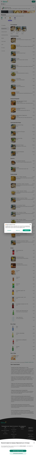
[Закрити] (34, 443)
